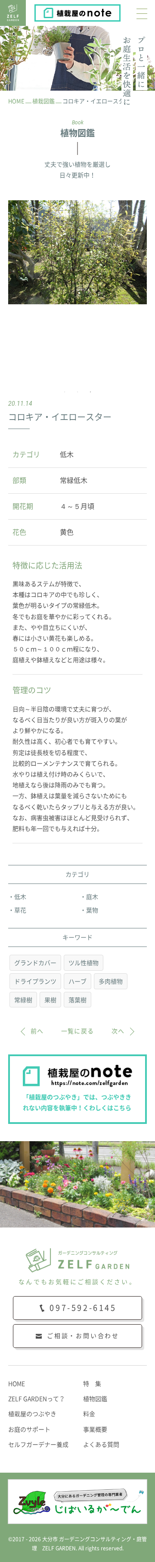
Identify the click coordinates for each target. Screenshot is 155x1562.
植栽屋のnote (120, 11)
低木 (20, 897)
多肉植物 (111, 981)
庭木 (92, 897)
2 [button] (77, 392)
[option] (77, 252)
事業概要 (95, 1429)
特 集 (92, 1384)
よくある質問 (101, 1445)
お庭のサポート (29, 1429)
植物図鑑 (95, 1399)
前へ (37, 1031)
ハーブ (77, 981)
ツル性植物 (83, 963)
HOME (16, 1384)
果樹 (50, 1000)
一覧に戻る (77, 1031)
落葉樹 (77, 1000)
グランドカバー (35, 963)
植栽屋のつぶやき (32, 1414)
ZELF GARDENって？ (36, 1399)
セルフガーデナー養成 (38, 1445)
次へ (118, 1031)
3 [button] (90, 392)
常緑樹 (23, 1000)
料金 (89, 1414)
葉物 (92, 910)
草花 (20, 910)
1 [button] (64, 392)
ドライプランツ (35, 981)
